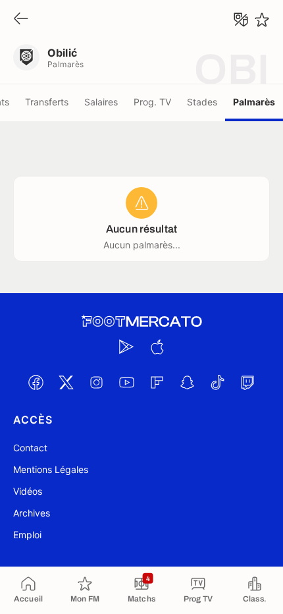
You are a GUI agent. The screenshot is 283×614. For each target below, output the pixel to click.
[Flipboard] (157, 382)
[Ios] (157, 346)
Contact (30, 447)
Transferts (46, 101)
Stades (202, 101)
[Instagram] (96, 382)
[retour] (21, 19)
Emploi (27, 534)
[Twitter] (66, 382)
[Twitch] (247, 382)
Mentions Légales (50, 469)
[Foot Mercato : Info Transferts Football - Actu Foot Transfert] (141, 321)
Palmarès (254, 101)
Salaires (101, 101)
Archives (31, 512)
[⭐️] (262, 20)
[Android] (126, 346)
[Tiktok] (217, 382)
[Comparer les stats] (241, 20)
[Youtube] (126, 382)
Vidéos (27, 491)
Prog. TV (152, 101)
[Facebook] (35, 382)
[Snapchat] (187, 382)
